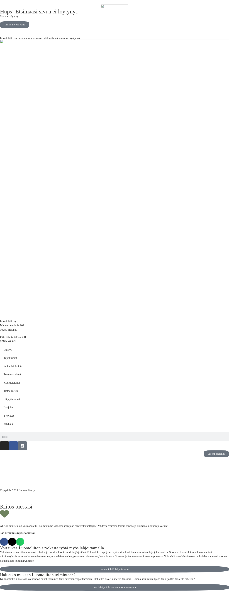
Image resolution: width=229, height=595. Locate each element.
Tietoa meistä (11, 390)
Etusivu (8, 349)
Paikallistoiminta (13, 366)
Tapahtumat (10, 357)
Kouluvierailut (12, 382)
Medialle (8, 423)
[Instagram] (4, 445)
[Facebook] (13, 445)
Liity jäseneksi (12, 399)
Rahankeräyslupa (10, 479)
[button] (4, 542)
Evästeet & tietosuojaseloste (15, 474)
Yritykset (9, 415)
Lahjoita (8, 407)
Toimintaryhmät (12, 374)
